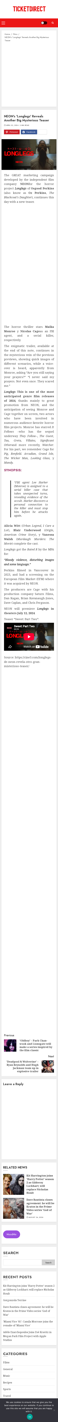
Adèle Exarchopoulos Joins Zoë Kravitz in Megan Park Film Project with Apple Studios (27, 1336)
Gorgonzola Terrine (14, 1300)
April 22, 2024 (12, 125)
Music (6, 1375)
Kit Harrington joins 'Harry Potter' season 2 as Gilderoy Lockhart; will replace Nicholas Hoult (40, 1184)
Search (11, 1252)
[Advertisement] (29, 74)
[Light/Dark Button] (44, 22)
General (8, 1369)
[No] (54, 1410)
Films (6, 1362)
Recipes (7, 1382)
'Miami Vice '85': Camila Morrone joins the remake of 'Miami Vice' (28, 1323)
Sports (7, 1389)
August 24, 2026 (36, 1217)
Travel (7, 1396)
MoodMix (11, 1234)
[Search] (52, 23)
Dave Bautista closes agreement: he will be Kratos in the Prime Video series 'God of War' (40, 1206)
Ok (29, 1417)
